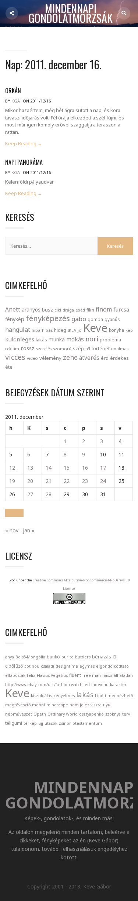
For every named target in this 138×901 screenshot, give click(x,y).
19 (12, 480)
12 (12, 467)
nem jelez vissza (86, 704)
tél (87, 348)
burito (67, 657)
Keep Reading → (23, 143)
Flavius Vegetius (52, 675)
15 (67, 467)
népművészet (18, 714)
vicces (15, 357)
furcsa (121, 309)
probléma (110, 339)
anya (9, 657)
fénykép (14, 319)
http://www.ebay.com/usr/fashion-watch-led (47, 684)
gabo (78, 318)
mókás (75, 339)
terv (126, 714)
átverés (89, 357)
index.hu (100, 684)
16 (85, 467)
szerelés (44, 348)
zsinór (65, 723)
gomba (95, 319)
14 (49, 467)
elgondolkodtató (112, 666)
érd (105, 358)
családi (47, 666)
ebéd (80, 310)
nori (91, 338)
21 (49, 480)
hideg (60, 330)
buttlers (83, 657)
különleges (19, 339)
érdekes (119, 358)
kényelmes (64, 695)
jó (80, 330)
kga (15, 101)
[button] (14, 513)
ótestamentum (87, 723)
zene (70, 357)
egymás (87, 666)
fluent (75, 675)
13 (30, 467)
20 (30, 480)
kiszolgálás (41, 695)
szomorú (62, 348)
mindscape (57, 704)
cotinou (31, 666)
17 (103, 467)
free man (91, 675)
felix (31, 675)
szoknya (113, 714)
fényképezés (48, 318)
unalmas (119, 348)
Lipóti (100, 695)
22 (67, 480)
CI (114, 657)
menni (38, 704)
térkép (30, 723)
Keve (95, 327)
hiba (36, 330)
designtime (67, 666)
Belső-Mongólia (30, 657)
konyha (116, 330)
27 (30, 494)
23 (85, 480)
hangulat (17, 330)
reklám (12, 348)
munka (57, 339)
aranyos (31, 309)
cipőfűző (14, 666)
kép (129, 330)
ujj (40, 723)
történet (101, 348)
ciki (57, 310)
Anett (12, 309)
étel (9, 367)
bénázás (101, 656)
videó (32, 358)
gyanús (112, 319)
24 (103, 480)
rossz (28, 348)
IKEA (72, 330)
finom (104, 309)
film (90, 310)
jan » (29, 530)
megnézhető (120, 695)
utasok (51, 723)
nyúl (107, 704)
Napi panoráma (24, 162)
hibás (47, 330)
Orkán (13, 90)
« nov (11, 530)
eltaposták (15, 675)
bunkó (53, 657)
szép (78, 348)
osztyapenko (91, 714)
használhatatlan (117, 675)
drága (68, 310)
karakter (118, 684)
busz (47, 310)
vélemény (50, 358)
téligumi (13, 723)
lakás (41, 339)
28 (49, 494)
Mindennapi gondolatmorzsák (71, 14)
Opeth (39, 714)
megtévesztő (18, 704)
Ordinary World (62, 714)
